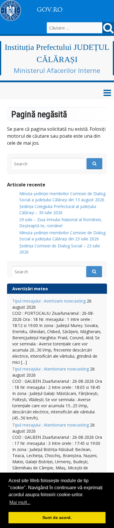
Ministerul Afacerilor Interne (57, 70)
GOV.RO (50, 9)
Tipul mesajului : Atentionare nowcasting (50, 369)
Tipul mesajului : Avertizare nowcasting (49, 301)
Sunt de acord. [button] (57, 517)
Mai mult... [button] (19, 502)
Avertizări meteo (30, 288)
